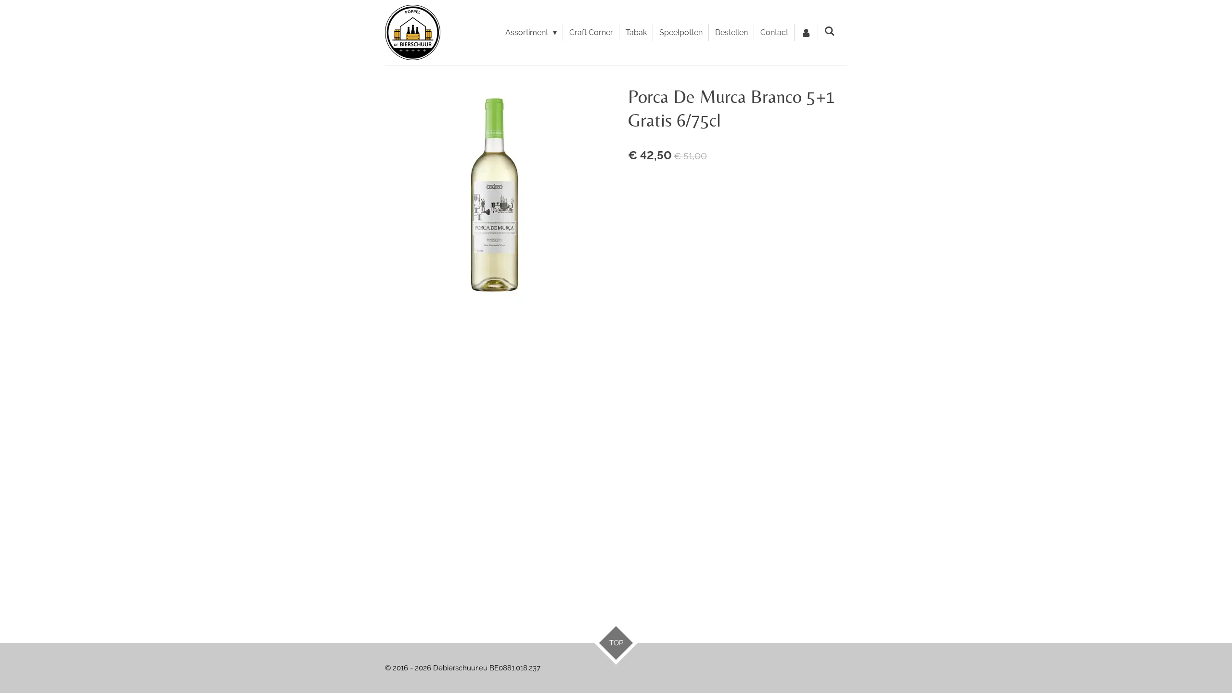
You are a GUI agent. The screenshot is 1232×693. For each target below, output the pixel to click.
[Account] (806, 32)
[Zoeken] (829, 31)
